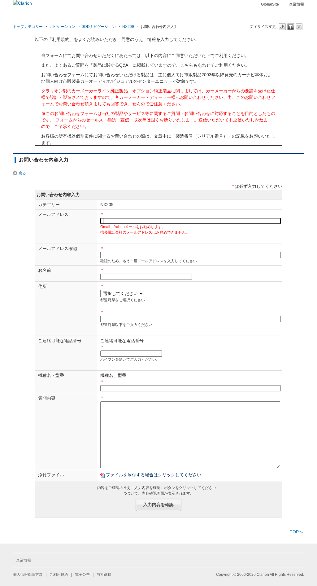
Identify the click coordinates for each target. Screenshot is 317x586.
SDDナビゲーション (99, 26)
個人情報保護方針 (28, 574)
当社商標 (104, 574)
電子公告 (82, 574)
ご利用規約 (59, 574)
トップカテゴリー (28, 26)
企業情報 (296, 4)
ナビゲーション (62, 26)
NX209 (128, 26)
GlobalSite (270, 4)
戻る (22, 173)
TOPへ (296, 531)
